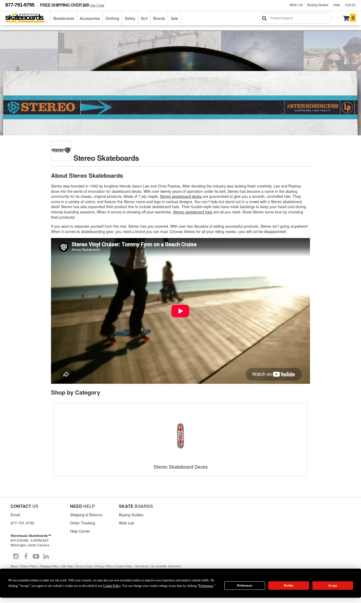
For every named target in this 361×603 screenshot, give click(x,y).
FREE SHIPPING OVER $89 (72, 5)
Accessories (90, 18)
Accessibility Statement (166, 566)
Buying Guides (317, 4)
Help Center (80, 531)
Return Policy (29, 566)
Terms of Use (83, 566)
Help (336, 4)
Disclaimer (142, 566)
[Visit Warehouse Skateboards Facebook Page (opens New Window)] (26, 556)
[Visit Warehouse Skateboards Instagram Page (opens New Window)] (16, 556)
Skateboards (63, 18)
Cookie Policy (124, 566)
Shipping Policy (49, 566)
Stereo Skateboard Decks (181, 466)
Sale (174, 18)
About (14, 566)
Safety (130, 18)
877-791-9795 (19, 5)
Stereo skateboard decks (181, 196)
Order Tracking (82, 523)
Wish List (296, 4)
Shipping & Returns (86, 514)
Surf (144, 18)
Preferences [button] (206, 586)
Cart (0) (350, 4)
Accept (332, 585)
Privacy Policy (104, 566)
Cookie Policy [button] (112, 586)
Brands (159, 18)
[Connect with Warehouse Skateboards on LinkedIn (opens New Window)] (46, 556)
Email (15, 514)
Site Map (67, 566)
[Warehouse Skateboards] (27, 18)
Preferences (244, 585)
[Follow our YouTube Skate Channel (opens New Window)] (36, 556)
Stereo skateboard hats (192, 211)
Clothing (112, 18)
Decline (289, 585)
